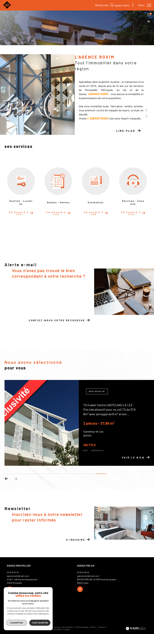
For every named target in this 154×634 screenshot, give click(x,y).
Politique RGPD (56, 629)
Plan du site (55, 627)
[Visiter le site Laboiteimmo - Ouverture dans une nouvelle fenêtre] (135, 629)
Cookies (67, 629)
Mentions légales (82, 627)
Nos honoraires (67, 627)
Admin (94, 627)
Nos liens (101, 627)
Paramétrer (16, 622)
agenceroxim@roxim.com (18, 576)
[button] (7, 478)
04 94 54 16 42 (83, 572)
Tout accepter (40, 622)
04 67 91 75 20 (13, 572)
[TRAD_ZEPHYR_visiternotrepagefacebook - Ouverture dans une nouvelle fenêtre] (80, 589)
